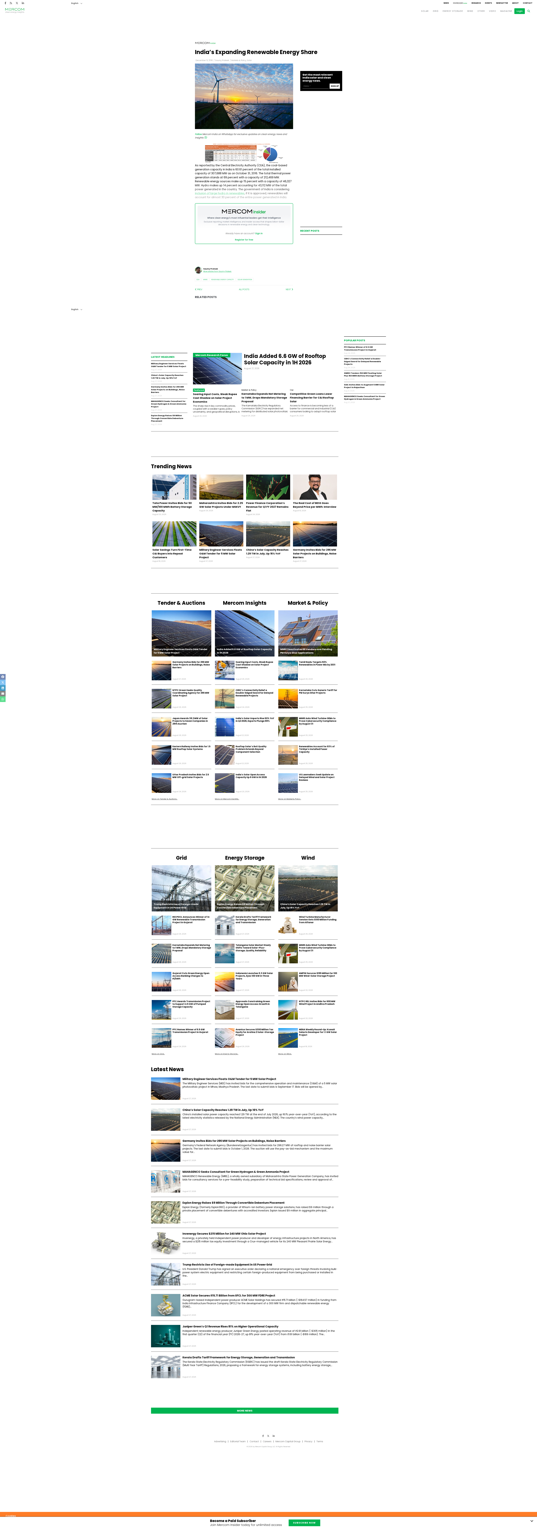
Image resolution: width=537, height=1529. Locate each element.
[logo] (14, 11)
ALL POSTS (244, 289)
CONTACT (527, 3)
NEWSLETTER (502, 3)
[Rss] (11, 3)
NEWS (446, 3)
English (74, 3)
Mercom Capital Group (288, 1441)
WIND (470, 11)
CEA (197, 279)
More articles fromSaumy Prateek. (217, 271)
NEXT (288, 289)
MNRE (205, 279)
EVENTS (488, 3)
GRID (436, 11)
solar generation (245, 279)
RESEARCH (476, 3)
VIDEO (492, 11)
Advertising (220, 1441)
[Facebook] (5, 3)
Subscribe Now (304, 1522)
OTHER (481, 11)
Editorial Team (238, 1441)
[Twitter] (17, 3)
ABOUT (515, 3)
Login (520, 11)
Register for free (244, 239)
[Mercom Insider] (460, 3)
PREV (199, 289)
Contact (254, 1441)
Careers (267, 1441)
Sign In (259, 233)
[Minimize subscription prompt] (531, 1521)
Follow (198, 134)
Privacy (308, 1441)
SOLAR (425, 11)
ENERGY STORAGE (453, 11)
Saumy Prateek (222, 60)
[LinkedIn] (23, 3)
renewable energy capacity (222, 279)
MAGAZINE (506, 11)
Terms (319, 1441)
